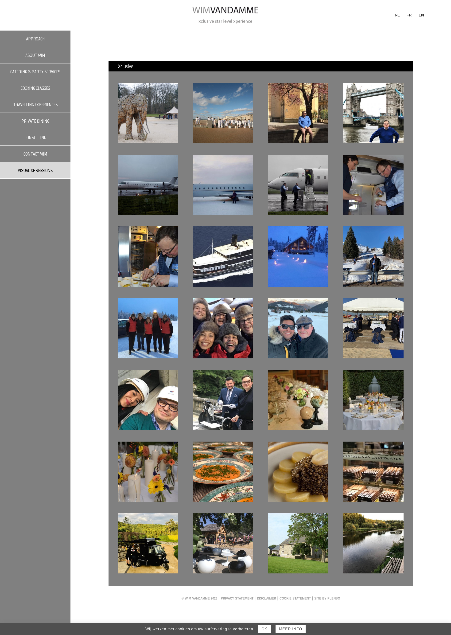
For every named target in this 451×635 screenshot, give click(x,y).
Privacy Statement (237, 598)
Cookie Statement (295, 598)
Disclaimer (266, 598)
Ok (264, 629)
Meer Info (290, 629)
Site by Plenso (327, 598)
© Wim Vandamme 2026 (199, 598)
